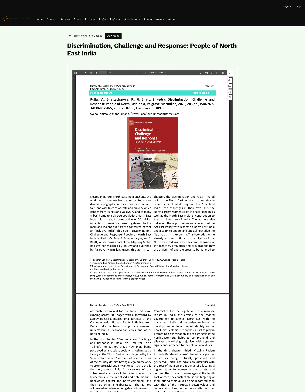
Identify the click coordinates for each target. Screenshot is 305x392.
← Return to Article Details (85, 35)
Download (114, 35)
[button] (173, 19)
